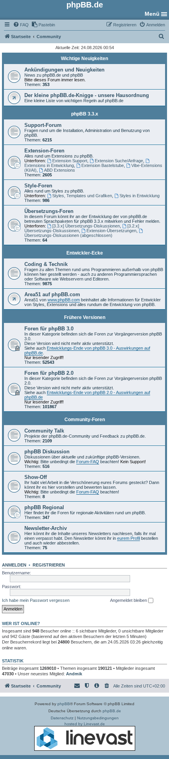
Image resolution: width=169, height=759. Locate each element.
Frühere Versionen (84, 317)
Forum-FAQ (87, 461)
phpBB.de (112, 711)
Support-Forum (43, 125)
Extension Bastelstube (102, 165)
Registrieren (49, 565)
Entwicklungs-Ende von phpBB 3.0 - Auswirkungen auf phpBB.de (87, 350)
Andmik (74, 673)
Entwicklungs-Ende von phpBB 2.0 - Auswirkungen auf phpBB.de (87, 395)
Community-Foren (84, 419)
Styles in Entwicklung (139, 195)
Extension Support (69, 160)
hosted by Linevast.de (84, 724)
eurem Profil (128, 538)
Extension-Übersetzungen (111, 230)
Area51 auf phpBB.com (52, 294)
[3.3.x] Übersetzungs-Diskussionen (86, 226)
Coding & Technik (46, 264)
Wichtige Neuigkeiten (84, 58)
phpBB (63, 704)
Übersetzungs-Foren (48, 211)
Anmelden (14, 565)
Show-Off (35, 477)
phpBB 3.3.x (84, 114)
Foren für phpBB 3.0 (48, 329)
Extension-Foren (44, 151)
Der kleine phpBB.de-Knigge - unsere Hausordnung (86, 95)
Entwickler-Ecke (84, 253)
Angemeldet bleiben (129, 600)
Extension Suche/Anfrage (119, 160)
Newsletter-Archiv (45, 528)
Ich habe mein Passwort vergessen (36, 600)
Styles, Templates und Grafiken (82, 195)
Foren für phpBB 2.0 (48, 373)
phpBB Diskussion (47, 452)
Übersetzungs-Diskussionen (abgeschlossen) (68, 235)
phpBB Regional (44, 507)
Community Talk (44, 431)
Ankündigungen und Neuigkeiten (64, 70)
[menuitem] (21, 24)
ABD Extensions (59, 170)
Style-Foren (38, 186)
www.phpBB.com (64, 299)
